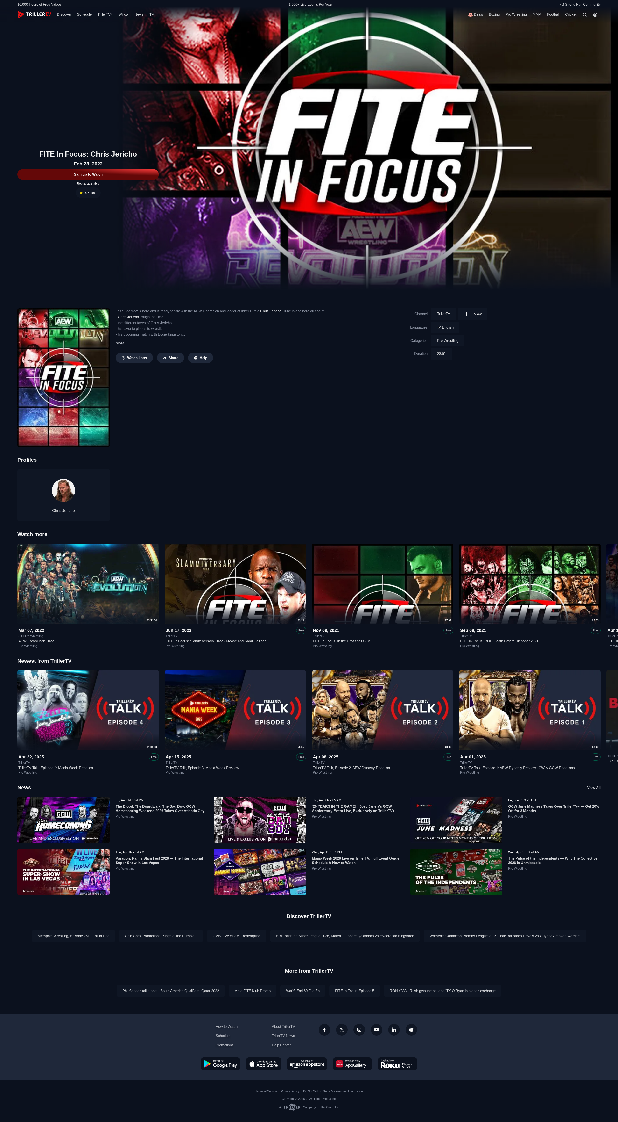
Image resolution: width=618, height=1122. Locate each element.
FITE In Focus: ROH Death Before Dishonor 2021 (499, 641)
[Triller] (411, 1030)
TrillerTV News (283, 1036)
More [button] (120, 343)
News (139, 14)
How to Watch (227, 1026)
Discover (64, 14)
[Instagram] (359, 1030)
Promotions (225, 1045)
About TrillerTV (283, 1026)
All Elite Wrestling (30, 636)
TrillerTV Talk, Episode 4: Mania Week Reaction (55, 768)
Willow (124, 14)
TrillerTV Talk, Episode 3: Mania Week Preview (202, 768)
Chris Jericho (270, 311)
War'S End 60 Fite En (303, 991)
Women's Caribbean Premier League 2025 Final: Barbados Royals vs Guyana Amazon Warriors (505, 936)
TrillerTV (443, 314)
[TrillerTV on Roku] (397, 1063)
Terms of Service (266, 1091)
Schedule (84, 14)
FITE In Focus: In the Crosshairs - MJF (344, 641)
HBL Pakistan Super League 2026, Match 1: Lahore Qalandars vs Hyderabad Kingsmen (345, 936)
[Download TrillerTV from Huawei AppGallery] (352, 1063)
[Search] (584, 14)
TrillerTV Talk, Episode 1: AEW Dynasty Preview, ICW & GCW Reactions (517, 768)
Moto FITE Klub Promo (252, 991)
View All (594, 787)
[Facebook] (324, 1030)
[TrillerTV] (34, 15)
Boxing (494, 14)
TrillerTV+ (105, 14)
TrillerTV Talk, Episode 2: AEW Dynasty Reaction (351, 768)
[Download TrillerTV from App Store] (263, 1063)
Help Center (281, 1045)
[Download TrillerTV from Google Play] (220, 1063)
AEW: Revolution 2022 (36, 641)
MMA (537, 14)
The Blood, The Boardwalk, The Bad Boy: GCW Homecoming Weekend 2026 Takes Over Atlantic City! (161, 808)
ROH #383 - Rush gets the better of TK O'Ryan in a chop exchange (443, 991)
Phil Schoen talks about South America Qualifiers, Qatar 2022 (170, 991)
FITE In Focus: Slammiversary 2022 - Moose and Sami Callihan (216, 641)
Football (553, 14)
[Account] (595, 14)
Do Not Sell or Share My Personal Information (333, 1091)
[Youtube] (376, 1030)
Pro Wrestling (516, 14)
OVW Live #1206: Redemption (236, 936)
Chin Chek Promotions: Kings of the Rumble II (161, 936)
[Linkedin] (394, 1030)
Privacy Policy (290, 1091)
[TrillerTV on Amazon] (307, 1063)
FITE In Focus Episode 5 (354, 991)
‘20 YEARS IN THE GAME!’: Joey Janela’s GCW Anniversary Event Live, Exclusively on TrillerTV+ (353, 808)
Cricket (570, 14)
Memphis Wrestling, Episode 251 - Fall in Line (73, 936)
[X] (342, 1030)
